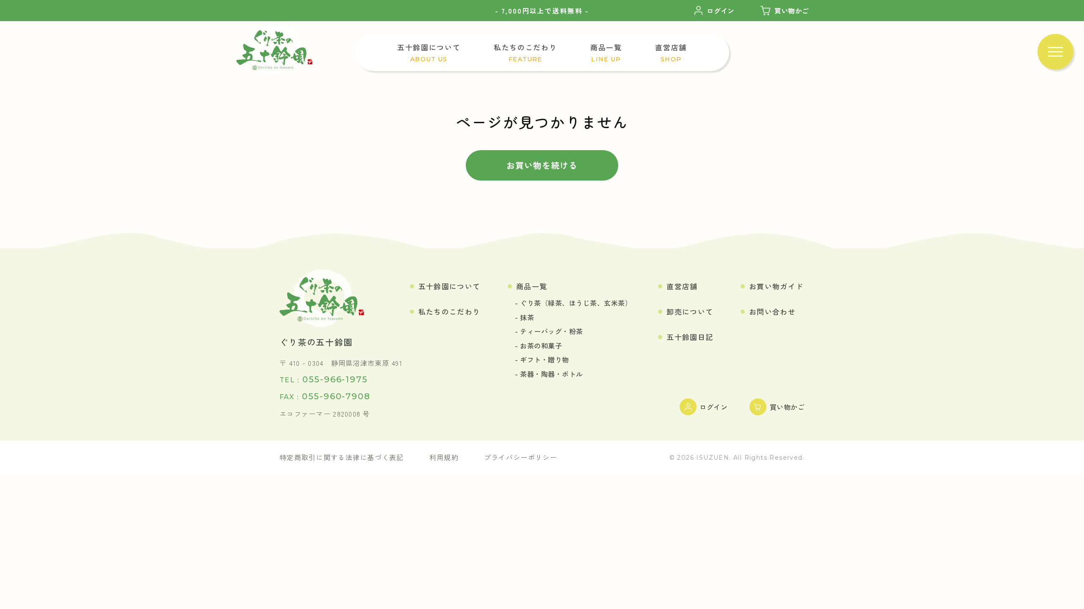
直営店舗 (681, 286)
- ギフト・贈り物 (542, 359)
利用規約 (444, 457)
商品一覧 (531, 286)
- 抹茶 (524, 317)
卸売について (689, 311)
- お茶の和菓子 (538, 345)
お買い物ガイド (776, 286)
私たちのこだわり (449, 311)
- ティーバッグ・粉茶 (549, 331)
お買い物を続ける (542, 165)
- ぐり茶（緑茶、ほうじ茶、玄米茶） (573, 303)
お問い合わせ (772, 311)
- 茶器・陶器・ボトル (549, 374)
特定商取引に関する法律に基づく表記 (341, 457)
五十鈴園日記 (689, 337)
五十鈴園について (449, 286)
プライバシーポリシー (520, 457)
